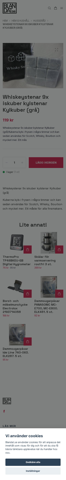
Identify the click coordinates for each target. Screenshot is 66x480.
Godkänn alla (33, 462)
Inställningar (33, 471)
